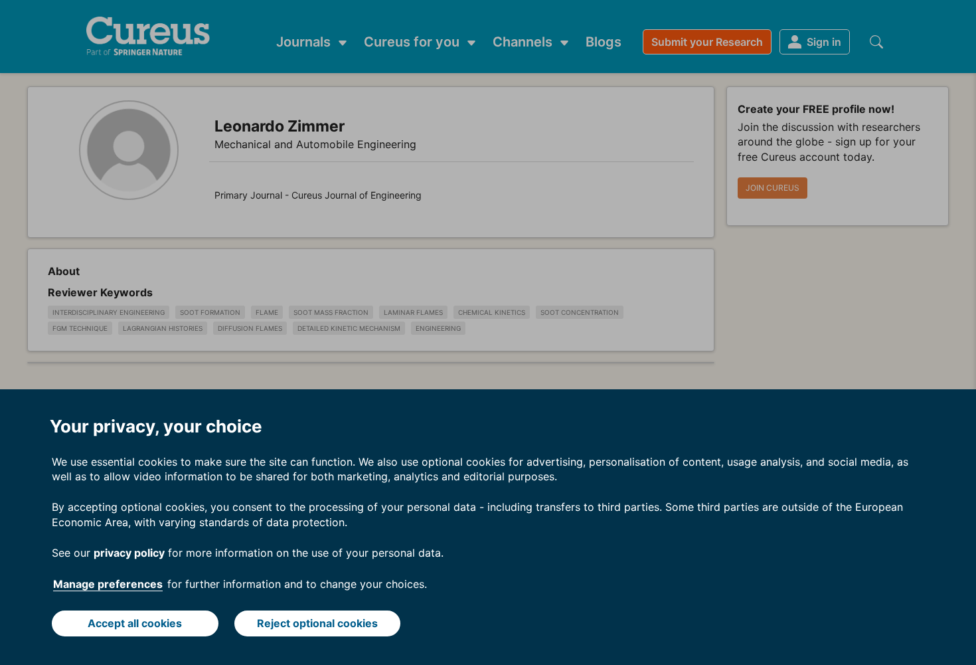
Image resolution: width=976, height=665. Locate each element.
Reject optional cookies (317, 623)
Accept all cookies (135, 623)
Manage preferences (108, 584)
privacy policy (129, 552)
